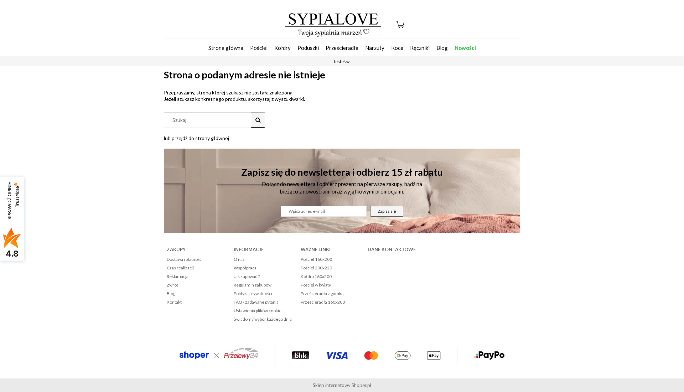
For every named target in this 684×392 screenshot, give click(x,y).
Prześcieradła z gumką (322, 293)
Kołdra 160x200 (316, 276)
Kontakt (174, 302)
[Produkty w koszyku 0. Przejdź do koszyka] (401, 28)
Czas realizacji (180, 267)
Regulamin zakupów (252, 285)
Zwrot (172, 285)
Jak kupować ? (247, 276)
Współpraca (245, 267)
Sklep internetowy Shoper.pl (342, 385)
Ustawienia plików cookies (259, 310)
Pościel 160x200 (316, 259)
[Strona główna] (333, 24)
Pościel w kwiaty (316, 285)
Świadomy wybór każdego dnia (263, 319)
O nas (239, 259)
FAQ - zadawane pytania (256, 302)
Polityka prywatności (253, 293)
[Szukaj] (258, 120)
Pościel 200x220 (316, 267)
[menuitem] (226, 47)
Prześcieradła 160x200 (323, 302)
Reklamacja (177, 276)
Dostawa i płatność (184, 259)
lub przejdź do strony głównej (196, 138)
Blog (171, 293)
